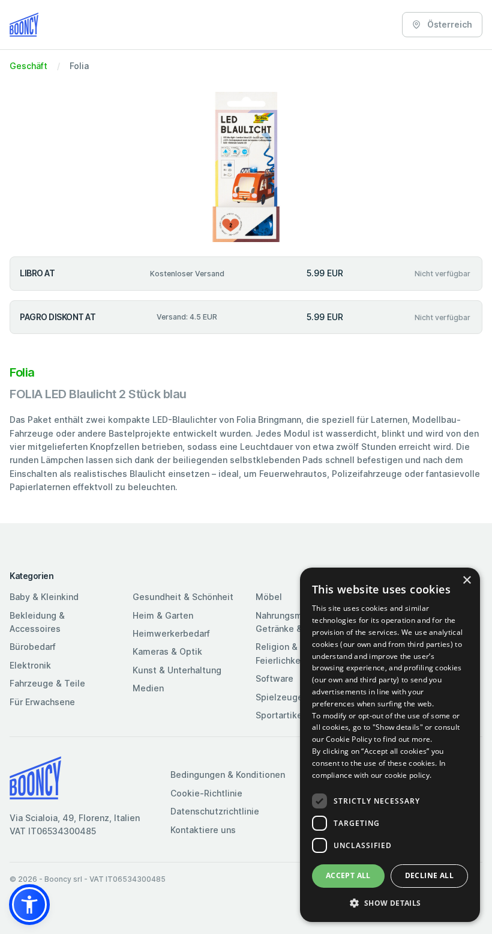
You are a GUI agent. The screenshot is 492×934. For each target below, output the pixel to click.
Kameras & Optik (167, 651)
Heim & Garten (163, 615)
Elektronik (30, 665)
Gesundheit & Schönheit (183, 597)
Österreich (448, 24)
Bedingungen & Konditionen (227, 774)
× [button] (466, 580)
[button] (29, 904)
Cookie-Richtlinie (206, 793)
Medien (148, 688)
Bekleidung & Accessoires (37, 622)
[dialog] (390, 745)
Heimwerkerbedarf (171, 633)
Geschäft (28, 66)
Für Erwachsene (42, 702)
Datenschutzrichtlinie (214, 811)
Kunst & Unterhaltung (177, 670)
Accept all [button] (348, 875)
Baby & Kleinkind (44, 597)
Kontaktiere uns (203, 830)
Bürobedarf (33, 646)
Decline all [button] (429, 875)
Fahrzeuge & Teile (47, 683)
